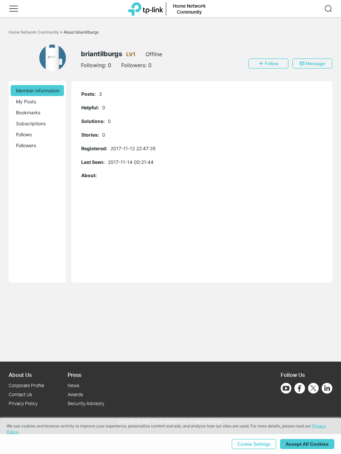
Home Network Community (34, 32)
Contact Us (20, 394)
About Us (20, 374)
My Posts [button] (26, 101)
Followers (26, 145)
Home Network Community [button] (189, 9)
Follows (24, 134)
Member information (38, 90)
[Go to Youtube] (286, 388)
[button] (14, 8)
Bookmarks (28, 112)
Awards (75, 394)
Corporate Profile (26, 385)
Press (74, 374)
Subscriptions (31, 123)
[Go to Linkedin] (327, 388)
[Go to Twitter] (313, 389)
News (73, 385)
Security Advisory (86, 403)
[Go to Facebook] (299, 388)
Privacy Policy (23, 403)
